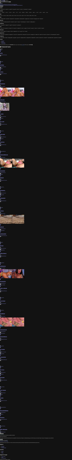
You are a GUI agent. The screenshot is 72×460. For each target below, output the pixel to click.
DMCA (2, 457)
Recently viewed (4, 447)
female (1, 4)
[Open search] (0, 2)
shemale (16, 4)
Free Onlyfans (3, 43)
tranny (10, 4)
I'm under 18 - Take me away (4, 441)
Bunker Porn (3, 42)
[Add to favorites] (0, 55)
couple (5, 4)
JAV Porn (3, 41)
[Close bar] (32, 44)
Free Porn (3, 40)
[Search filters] (9, 1)
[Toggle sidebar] (0, 0)
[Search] (10, 1)
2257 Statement (4, 458)
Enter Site (1, 439)
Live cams (3, 446)
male (2, 4)
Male (2, 452)
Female (3, 451)
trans (8, 4)
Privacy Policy (3, 456)
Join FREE (1, 3)
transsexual (13, 4)
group (6, 4)
